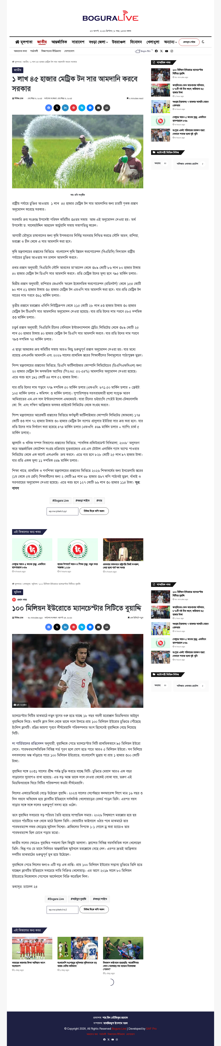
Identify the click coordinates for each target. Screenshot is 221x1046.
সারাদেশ (78, 42)
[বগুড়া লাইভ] (110, 15)
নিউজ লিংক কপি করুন (94, 511)
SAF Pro (151, 1028)
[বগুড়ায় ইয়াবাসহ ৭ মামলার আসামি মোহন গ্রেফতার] (160, 106)
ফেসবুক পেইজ (189, 42)
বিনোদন (136, 42)
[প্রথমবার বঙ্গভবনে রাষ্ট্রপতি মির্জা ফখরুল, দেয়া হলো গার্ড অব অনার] (123, 549)
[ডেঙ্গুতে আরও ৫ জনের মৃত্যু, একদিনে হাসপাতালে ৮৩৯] (32, 549)
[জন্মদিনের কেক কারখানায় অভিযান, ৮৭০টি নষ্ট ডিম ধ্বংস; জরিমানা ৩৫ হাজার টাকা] (160, 90)
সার (100, 500)
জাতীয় (42, 42)
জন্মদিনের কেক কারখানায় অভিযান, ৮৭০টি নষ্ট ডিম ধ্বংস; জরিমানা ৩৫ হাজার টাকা (188, 89)
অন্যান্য (169, 42)
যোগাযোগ (69, 51)
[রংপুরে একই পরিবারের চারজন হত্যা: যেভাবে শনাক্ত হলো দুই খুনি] (160, 135)
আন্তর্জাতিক (59, 42)
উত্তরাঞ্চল (118, 42)
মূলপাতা (26, 42)
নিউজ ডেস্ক (19, 98)
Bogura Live (61, 500)
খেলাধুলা (153, 42)
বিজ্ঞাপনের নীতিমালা (51, 51)
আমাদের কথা (20, 51)
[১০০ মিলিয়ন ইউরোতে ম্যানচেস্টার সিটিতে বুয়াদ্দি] (160, 74)
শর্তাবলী (34, 51)
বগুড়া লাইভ (83, 500)
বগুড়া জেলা (97, 42)
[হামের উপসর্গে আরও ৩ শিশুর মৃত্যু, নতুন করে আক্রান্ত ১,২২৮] (77, 549)
